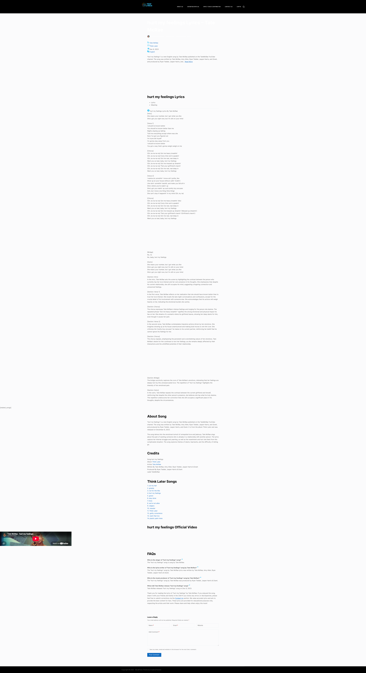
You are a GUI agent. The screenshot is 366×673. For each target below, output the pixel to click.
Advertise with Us (193, 6)
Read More (189, 62)
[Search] (243, 7)
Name (151, 625)
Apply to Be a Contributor (212, 6)
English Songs (181, 36)
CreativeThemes (155, 670)
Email (175, 625)
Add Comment (154, 632)
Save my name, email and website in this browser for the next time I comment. (173, 649)
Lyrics (189, 36)
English (152, 52)
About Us (180, 6)
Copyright (240, 6)
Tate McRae (154, 43)
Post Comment (154, 655)
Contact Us (228, 6)
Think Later (154, 46)
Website (200, 625)
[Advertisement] (183, 78)
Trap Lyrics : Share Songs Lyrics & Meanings (147, 8)
